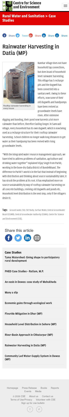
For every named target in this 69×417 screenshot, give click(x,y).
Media (38, 391)
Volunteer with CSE (46, 399)
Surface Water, (41, 210)
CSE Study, (30, 210)
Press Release (29, 388)
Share (11, 35)
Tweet (24, 35)
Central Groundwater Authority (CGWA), (32, 214)
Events (27, 391)
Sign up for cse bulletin (33, 403)
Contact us (47, 396)
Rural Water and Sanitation (23, 16)
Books (44, 388)
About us (33, 396)
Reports (55, 388)
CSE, (24, 210)
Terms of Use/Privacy (21, 399)
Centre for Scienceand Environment (27, 5)
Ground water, (16, 210)
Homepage (12, 388)
